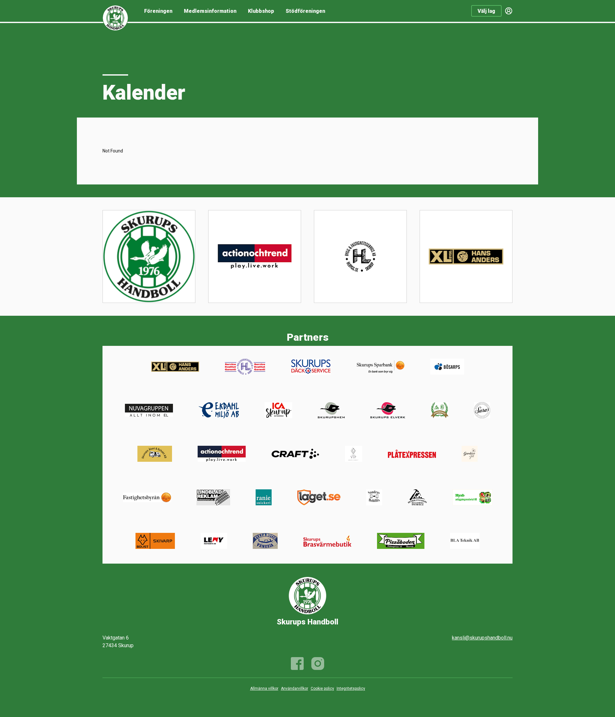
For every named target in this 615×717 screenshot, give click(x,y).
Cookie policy (322, 688)
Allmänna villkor (264, 688)
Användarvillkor (294, 688)
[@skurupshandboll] (317, 663)
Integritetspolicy (351, 688)
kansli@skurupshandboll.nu (482, 638)
